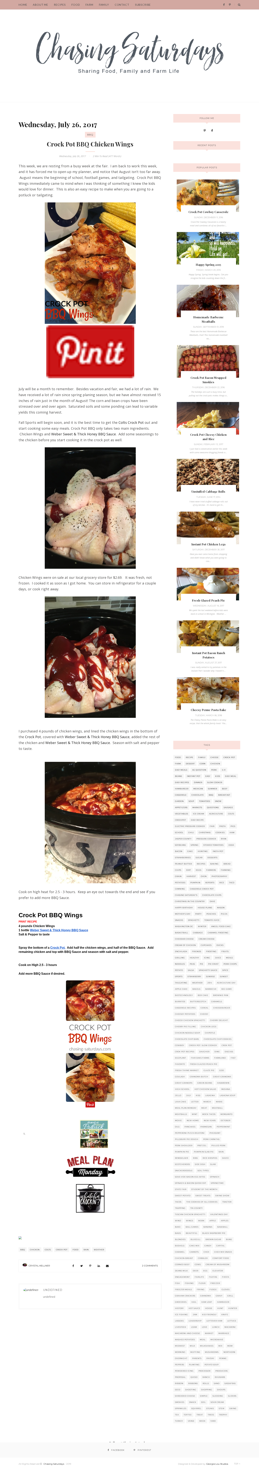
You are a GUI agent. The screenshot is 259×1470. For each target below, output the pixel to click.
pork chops (230, 964)
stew (221, 1408)
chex (206, 1252)
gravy (219, 1296)
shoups (221, 1390)
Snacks (179, 920)
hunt (220, 1308)
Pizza (224, 914)
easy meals (181, 770)
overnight (181, 1358)
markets (197, 807)
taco (231, 883)
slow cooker (214, 782)
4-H (224, 770)
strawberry (194, 976)
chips (178, 870)
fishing (189, 1283)
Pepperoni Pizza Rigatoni (190, 1133)
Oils (177, 1127)
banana (207, 1227)
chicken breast (184, 1258)
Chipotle (210, 1033)
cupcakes (206, 945)
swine (232, 1408)
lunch (216, 1327)
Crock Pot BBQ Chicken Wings (90, 144)
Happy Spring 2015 (208, 265)
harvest (191, 876)
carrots (194, 1252)
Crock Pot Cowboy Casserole (208, 212)
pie (201, 964)
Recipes (201, 864)
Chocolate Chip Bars (187, 1039)
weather (99, 1250)
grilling (180, 958)
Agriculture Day (226, 983)
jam (195, 1314)
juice (218, 958)
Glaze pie (209, 1070)
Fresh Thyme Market (187, 1070)
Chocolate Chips (211, 895)
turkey (179, 1421)
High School (182, 1089)
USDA (231, 845)
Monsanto (226, 1114)
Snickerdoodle (184, 1171)
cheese (214, 757)
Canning (180, 889)
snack (192, 1402)
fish (177, 1283)
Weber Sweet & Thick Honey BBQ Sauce (83, 434)
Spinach (214, 1177)
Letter (195, 1102)
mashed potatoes (185, 1340)
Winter (202, 926)
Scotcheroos (182, 1164)
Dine (217, 1052)
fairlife (199, 1277)
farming (226, 870)
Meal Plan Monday (185, 1108)
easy (207, 776)
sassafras (230, 1383)
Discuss (229, 1052)
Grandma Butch (199, 1077)
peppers (179, 1365)
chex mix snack (223, 1252)
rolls (206, 1383)
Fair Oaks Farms (200, 1058)
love (204, 1327)
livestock (180, 1327)
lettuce (231, 1321)
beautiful (191, 1233)
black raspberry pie (213, 1233)
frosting (211, 951)
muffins (195, 1352)
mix (220, 1346)
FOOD (75, 4)
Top (236, 1463)
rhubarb (220, 1377)
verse (191, 1421)
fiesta (225, 1277)
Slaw (213, 1164)
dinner (198, 782)
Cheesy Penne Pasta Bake (208, 710)
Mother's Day (182, 914)
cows (198, 1264)
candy (207, 1246)
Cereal (204, 1008)
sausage (228, 807)
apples (224, 1221)
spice (225, 970)
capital (220, 1246)
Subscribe (143, 4)
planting (194, 1365)
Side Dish (200, 1164)
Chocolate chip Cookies (218, 1039)
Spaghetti (193, 920)
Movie (178, 1120)
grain (178, 876)
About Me (40, 4)
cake (190, 851)
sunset (224, 976)
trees (211, 1415)
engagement (182, 1277)
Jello (178, 1095)
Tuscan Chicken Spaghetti (190, 1214)
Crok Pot (227, 1045)
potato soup (212, 1365)
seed (177, 1390)
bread (227, 864)
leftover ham (214, 1321)
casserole (181, 795)
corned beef (182, 1264)
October (225, 1120)
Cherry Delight (219, 1020)
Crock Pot (33, 737)
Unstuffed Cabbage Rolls (208, 491)
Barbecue (211, 989)
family (202, 757)
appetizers (181, 807)
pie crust (213, 964)
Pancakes (189, 1127)
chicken (35, 1250)
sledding (218, 1396)
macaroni (230, 1327)
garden (179, 801)
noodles (180, 964)
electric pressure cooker (190, 826)
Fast (233, 1058)
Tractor (227, 1202)
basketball (181, 933)
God (221, 1070)
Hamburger (181, 789)
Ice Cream (198, 814)
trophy (223, 1415)
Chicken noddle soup (187, 1033)
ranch (206, 1377)
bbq (90, 134)
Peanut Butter (183, 864)
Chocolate (198, 795)
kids (217, 776)
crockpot (180, 820)
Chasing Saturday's (186, 895)
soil (203, 1402)
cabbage (198, 933)
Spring (195, 845)
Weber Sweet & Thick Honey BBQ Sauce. (78, 742)
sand (217, 1383)
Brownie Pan (220, 995)
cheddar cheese (184, 939)
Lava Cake (180, 1102)
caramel (180, 1252)
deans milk (181, 1271)
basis (178, 1233)
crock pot (61, 1250)
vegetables (181, 814)
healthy (194, 958)
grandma (205, 1296)
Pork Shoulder (183, 1145)
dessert (190, 764)
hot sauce (194, 1308)
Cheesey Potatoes (185, 1014)
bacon (178, 851)
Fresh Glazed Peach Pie (208, 600)
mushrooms (212, 1352)
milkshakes (206, 1346)
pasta (222, 826)
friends (196, 951)
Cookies (220, 832)
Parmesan (206, 1127)
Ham (232, 832)
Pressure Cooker (206, 839)
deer (195, 1271)
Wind (178, 1221)
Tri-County (196, 1208)
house (208, 1308)
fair (212, 826)
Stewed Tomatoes (213, 845)
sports (179, 976)
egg (205, 1271)
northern (229, 1352)
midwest (180, 1346)
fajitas (213, 1277)
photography (219, 876)
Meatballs (181, 1114)
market (209, 1333)
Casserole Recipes (185, 1008)
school (179, 832)
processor (204, 1371)
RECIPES (60, 4)
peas (192, 964)
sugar (199, 858)
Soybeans (180, 845)
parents (197, 1358)
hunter (232, 1308)
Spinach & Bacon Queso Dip (190, 1183)
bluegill (196, 1239)
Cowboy (179, 1045)
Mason (221, 908)
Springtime (217, 1183)
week (202, 1421)
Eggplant (180, 1058)
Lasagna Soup (227, 1095)
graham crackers (185, 1296)
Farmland (220, 1058)
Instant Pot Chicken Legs (208, 544)
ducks (220, 945)
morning (180, 1352)
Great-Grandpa (183, 1083)
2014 (209, 983)
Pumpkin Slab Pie (204, 1152)
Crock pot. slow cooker (203, 1045)
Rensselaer (181, 1158)
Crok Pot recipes (184, 1052)
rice (221, 883)
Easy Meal (230, 776)
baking (214, 864)
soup (191, 801)
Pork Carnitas (211, 1139)
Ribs (195, 1158)
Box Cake (203, 995)
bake (178, 1227)
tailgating (181, 983)
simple (204, 1396)
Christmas (205, 832)
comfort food (221, 1258)
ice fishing (181, 1314)
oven (204, 876)
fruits (225, 951)
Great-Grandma (222, 1077)
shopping (206, 1390)
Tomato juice (212, 920)
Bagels (196, 989)
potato (179, 970)
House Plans (205, 908)
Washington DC (184, 926)
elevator (218, 1271)
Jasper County (183, 839)
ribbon (179, 1383)
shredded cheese (185, 1396)
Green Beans (204, 1083)
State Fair (180, 1189)
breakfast (224, 795)
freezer (215, 1283)
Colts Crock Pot (131, 422)
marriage (223, 1333)
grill (230, 1296)
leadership (195, 1321)
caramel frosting (218, 933)
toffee (188, 1415)
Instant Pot (193, 776)
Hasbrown (223, 1083)
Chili (191, 832)
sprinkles (180, 1408)
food (75, 1250)
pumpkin (195, 883)
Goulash (180, 1077)
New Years (210, 1120)
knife (224, 1314)
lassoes (179, 1321)
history (179, 1308)
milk (192, 1346)
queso (194, 1377)
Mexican (198, 789)
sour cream (217, 1402)
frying (201, 1289)
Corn (203, 764)
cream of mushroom (217, 1264)
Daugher (204, 1052)
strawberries (183, 858)
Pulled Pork (218, 1145)
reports (209, 883)
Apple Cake (181, 989)
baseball (222, 1227)
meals (229, 958)
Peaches (211, 914)
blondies (180, 1239)
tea (177, 1415)
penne (223, 1358)
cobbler (203, 1258)
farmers (211, 870)
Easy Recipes (182, 782)
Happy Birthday (184, 908)
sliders (232, 1396)
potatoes (180, 883)
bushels (179, 1246)
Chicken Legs (208, 1027)
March (207, 1102)
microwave (216, 1340)
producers (221, 1371)
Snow (218, 801)
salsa (191, 970)
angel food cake (221, 926)
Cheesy (204, 1014)
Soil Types (203, 1171)
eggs (198, 870)
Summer (212, 789)
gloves (226, 1289)
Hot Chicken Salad (205, 1089)
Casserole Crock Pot (202, 889)
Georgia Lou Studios (217, 1463)
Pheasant (215, 1133)
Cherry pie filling (185, 1027)
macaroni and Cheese (187, 1333)
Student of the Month (204, 1189)
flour (202, 1283)
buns (229, 1239)
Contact (122, 4)
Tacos (178, 1202)
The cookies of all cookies (201, 1202)
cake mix (194, 1246)
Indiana (225, 1089)
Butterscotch (198, 1001)
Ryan (223, 839)
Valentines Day (219, 1214)
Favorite (180, 1064)
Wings (189, 1221)
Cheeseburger (221, 1008)
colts (48, 1250)
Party (198, 914)
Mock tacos (209, 1114)
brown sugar (213, 1239)
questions (213, 807)
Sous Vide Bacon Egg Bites (190, 1177)
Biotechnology (184, 995)
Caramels (216, 1001)
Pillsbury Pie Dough (186, 1139)
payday (210, 1358)
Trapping (180, 1208)
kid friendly (209, 1314)
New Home (193, 1120)
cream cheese (207, 939)
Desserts (212, 858)
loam (194, 1327)
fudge (213, 1289)
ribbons (193, 1383)
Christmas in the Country (190, 901)
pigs (233, 826)
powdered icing (184, 1371)
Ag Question (199, 770)
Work (201, 1221)
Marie (219, 1102)
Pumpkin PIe (182, 1152)
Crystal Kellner (39, 1265)
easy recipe (197, 820)
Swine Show (222, 1196)
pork (214, 770)
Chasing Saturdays (53, 1463)
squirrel (196, 1408)
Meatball (217, 1108)
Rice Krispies (210, 1158)
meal (203, 1340)
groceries (181, 1302)
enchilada (181, 951)
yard (213, 1421)
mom (230, 1346)
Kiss (198, 1095)
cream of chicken (185, 945)
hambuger (223, 1302)
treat (200, 1415)
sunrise (210, 976)
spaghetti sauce (208, 970)
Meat (204, 1108)
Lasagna (210, 1095)
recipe (189, 757)
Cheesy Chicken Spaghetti (190, 1020)
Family (104, 4)
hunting (203, 851)
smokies (179, 1402)
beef (225, 789)
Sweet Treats (202, 1196)
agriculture (216, 814)
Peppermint (223, 1127)
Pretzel (201, 1145)
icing (207, 958)
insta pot (218, 851)
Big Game (226, 989)
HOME (23, 4)
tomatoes (204, 801)
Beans (178, 776)
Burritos (180, 1001)
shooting (190, 1390)
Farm (89, 4)
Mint (194, 1114)
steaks (210, 1408)
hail (194, 1302)
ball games (192, 1227)
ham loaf (206, 1302)
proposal (180, 1377)
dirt (188, 870)
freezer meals (183, 1289)
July (188, 1095)
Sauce (225, 1158)
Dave (212, 901)
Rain (86, 1250)
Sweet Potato (183, 1196)
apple (213, 1221)
